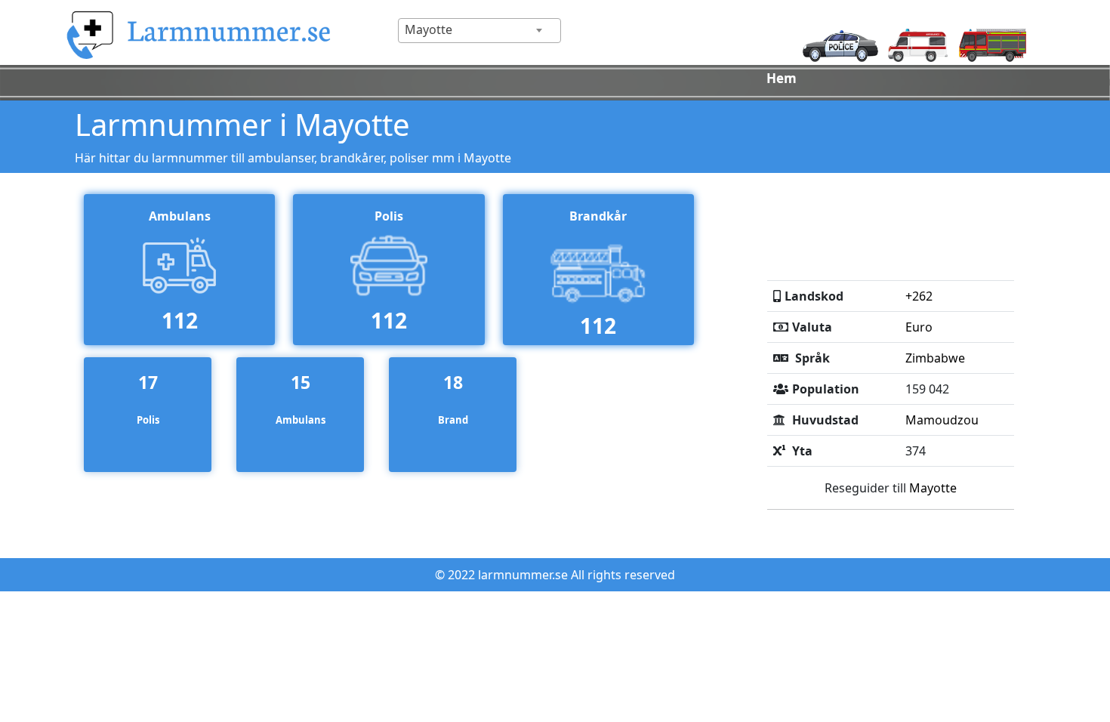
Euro (919, 327)
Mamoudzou (942, 420)
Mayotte (933, 488)
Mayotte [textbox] (428, 29)
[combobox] (479, 30)
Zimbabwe (935, 358)
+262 (919, 296)
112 (180, 320)
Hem (781, 78)
